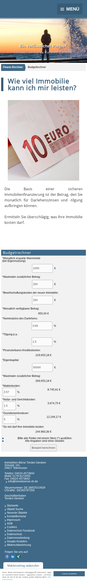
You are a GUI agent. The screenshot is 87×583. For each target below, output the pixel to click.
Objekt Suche (15, 509)
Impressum (13, 519)
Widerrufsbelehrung (19, 545)
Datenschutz (14, 534)
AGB (9, 523)
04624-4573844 (24, 473)
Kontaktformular (16, 516)
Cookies (12, 527)
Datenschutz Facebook (21, 530)
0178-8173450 (21, 476)
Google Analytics (17, 541)
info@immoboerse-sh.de (23, 481)
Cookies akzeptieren (69, 574)
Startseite (12, 505)
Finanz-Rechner (13, 67)
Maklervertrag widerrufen (23, 565)
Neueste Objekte (17, 512)
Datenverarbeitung (18, 537)
